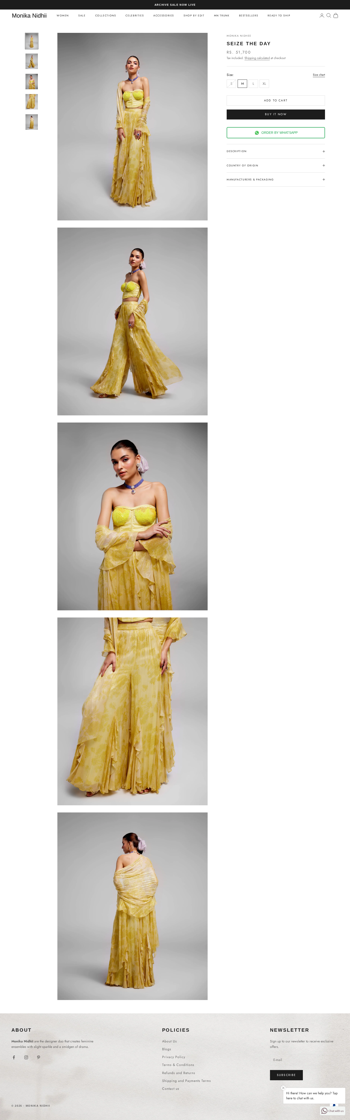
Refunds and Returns (178, 1072)
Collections (105, 15)
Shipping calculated (257, 57)
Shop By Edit (194, 15)
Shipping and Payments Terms (186, 1080)
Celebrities (134, 15)
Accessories (163, 15)
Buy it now (276, 114)
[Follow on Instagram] (26, 1057)
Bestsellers (248, 15)
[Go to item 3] (31, 81)
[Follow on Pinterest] (38, 1057)
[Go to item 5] (31, 122)
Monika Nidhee (239, 36)
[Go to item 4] (31, 102)
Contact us (170, 1088)
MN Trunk (222, 15)
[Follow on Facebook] (13, 1057)
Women (63, 15)
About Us (169, 1041)
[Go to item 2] (31, 61)
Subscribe (286, 1075)
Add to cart (276, 100)
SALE (81, 15)
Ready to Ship (279, 15)
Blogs (166, 1049)
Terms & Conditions (178, 1064)
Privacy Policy (173, 1057)
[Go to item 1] (31, 41)
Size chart (319, 75)
